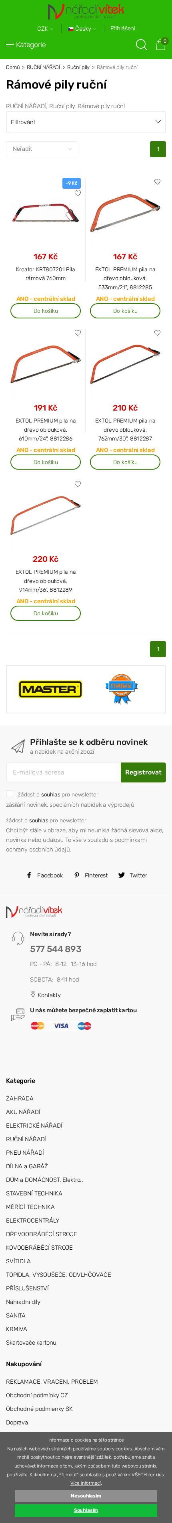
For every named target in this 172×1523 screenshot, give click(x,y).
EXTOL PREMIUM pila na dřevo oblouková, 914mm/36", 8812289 (46, 581)
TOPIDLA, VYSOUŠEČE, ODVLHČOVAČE (58, 1274)
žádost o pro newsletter (58, 794)
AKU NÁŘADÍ (23, 1112)
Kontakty (48, 995)
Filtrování (23, 122)
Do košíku (46, 311)
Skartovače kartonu (31, 1342)
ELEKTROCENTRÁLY (32, 1220)
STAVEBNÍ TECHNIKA (34, 1193)
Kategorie (31, 44)
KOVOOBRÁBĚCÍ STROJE (39, 1247)
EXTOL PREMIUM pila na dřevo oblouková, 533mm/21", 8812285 (125, 278)
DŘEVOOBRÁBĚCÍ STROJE (41, 1234)
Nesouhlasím (86, 1496)
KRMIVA (16, 1329)
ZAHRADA (20, 1098)
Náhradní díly (23, 1302)
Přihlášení (123, 28)
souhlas (50, 794)
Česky (83, 29)
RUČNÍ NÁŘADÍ (43, 67)
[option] (50, 689)
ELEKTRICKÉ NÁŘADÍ (34, 1125)
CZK (43, 29)
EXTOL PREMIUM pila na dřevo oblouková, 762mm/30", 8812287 (125, 429)
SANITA (16, 1315)
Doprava (17, 1422)
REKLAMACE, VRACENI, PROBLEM (52, 1381)
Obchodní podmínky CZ (37, 1395)
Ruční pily (78, 67)
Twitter (137, 875)
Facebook (49, 875)
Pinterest (95, 875)
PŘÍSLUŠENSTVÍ (27, 1288)
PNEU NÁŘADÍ (25, 1152)
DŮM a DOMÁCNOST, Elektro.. (44, 1179)
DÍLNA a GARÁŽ (27, 1166)
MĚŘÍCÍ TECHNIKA (30, 1207)
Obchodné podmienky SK (39, 1408)
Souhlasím (86, 1510)
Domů (13, 67)
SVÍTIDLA (18, 1261)
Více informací (85, 1483)
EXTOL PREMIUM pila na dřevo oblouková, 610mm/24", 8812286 (46, 429)
